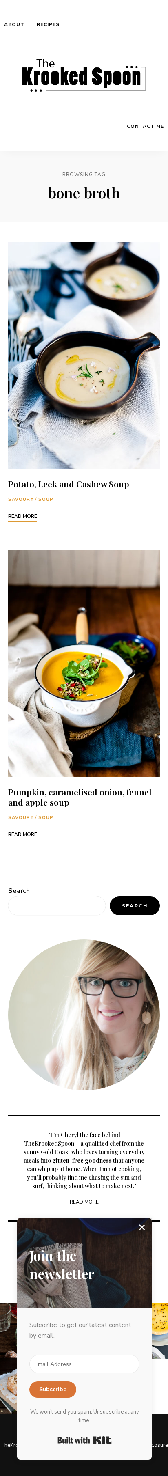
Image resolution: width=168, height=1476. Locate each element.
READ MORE (84, 1202)
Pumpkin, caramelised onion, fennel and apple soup (80, 797)
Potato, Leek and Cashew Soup (68, 483)
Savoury (21, 499)
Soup (45, 499)
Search (19, 890)
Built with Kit (84, 1440)
